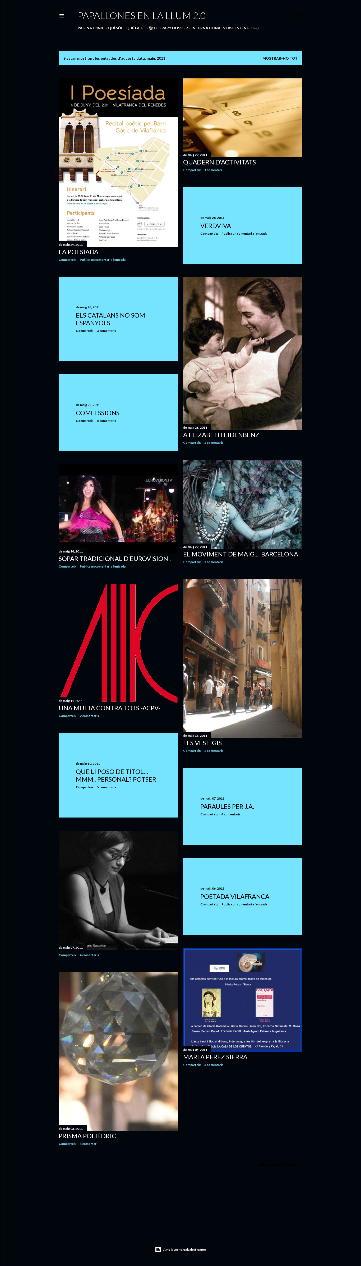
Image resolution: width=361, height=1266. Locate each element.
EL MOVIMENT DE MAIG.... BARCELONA (240, 554)
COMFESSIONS (97, 413)
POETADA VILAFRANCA (234, 896)
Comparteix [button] (67, 260)
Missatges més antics (280, 1165)
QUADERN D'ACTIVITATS (219, 162)
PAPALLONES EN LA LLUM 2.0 (142, 15)
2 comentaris (213, 443)
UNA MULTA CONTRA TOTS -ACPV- (109, 708)
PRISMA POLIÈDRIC (87, 1136)
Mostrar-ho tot (280, 58)
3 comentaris (106, 331)
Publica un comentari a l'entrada (103, 260)
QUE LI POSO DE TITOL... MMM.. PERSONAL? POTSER (116, 775)
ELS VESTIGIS (202, 743)
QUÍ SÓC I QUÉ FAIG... (127, 28)
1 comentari (213, 170)
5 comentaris (106, 421)
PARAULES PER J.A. (227, 806)
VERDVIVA (215, 225)
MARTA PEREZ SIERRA (215, 1057)
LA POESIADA (78, 252)
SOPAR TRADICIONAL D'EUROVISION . (115, 558)
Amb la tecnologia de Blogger (184, 1249)
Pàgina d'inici (91, 28)
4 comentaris (230, 814)
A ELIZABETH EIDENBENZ (221, 434)
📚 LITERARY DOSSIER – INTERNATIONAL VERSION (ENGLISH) (204, 28)
